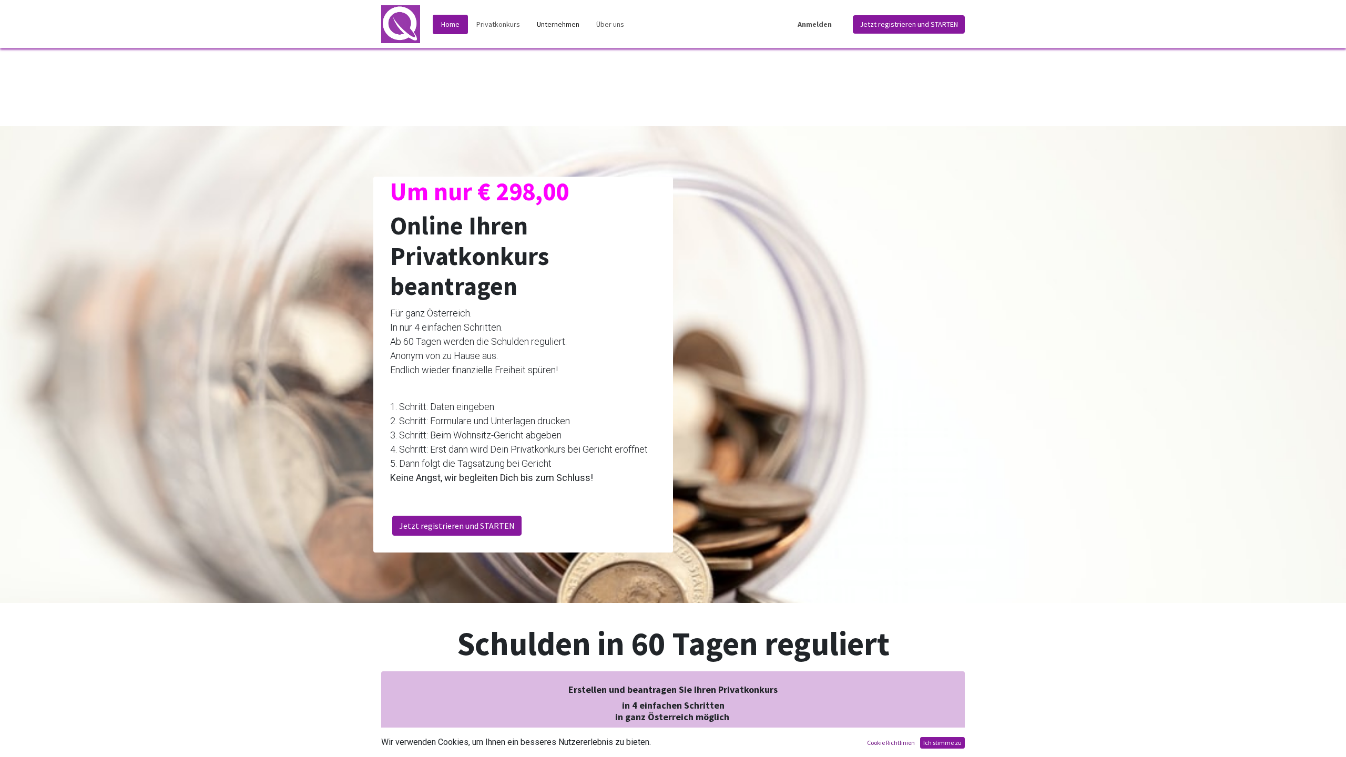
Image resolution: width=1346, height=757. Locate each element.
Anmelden (815, 24)
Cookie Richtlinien (891, 742)
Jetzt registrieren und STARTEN (909, 24)
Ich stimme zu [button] (942, 742)
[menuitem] (450, 24)
